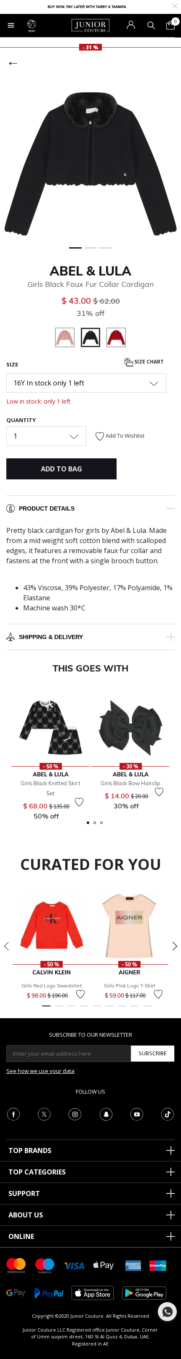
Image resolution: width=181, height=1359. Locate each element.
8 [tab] (134, 1010)
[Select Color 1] (68, 339)
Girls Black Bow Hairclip (130, 783)
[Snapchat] (106, 1113)
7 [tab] (122, 1010)
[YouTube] (136, 1113)
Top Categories (37, 1172)
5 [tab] (97, 1010)
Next (174, 946)
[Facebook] (13, 1113)
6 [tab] (109, 1010)
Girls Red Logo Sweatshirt (51, 985)
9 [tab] (147, 1010)
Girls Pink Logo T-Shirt (129, 985)
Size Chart (148, 361)
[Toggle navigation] (11, 25)
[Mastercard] (16, 1265)
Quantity (21, 420)
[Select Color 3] (116, 339)
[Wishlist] (79, 802)
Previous (6, 946)
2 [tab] (59, 1010)
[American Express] (133, 1265)
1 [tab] (46, 1010)
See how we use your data (40, 1071)
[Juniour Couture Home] (90, 24)
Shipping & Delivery (51, 637)
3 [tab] (71, 1010)
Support (24, 1193)
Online (21, 1236)
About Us (25, 1215)
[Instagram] (75, 1113)
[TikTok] (167, 1113)
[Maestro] (45, 1265)
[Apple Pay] (103, 1265)
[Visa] (74, 1265)
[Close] (175, 5)
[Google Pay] (15, 1292)
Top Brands (29, 1150)
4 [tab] (84, 1010)
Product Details (47, 508)
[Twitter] (44, 1113)
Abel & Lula (90, 271)
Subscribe (152, 1053)
